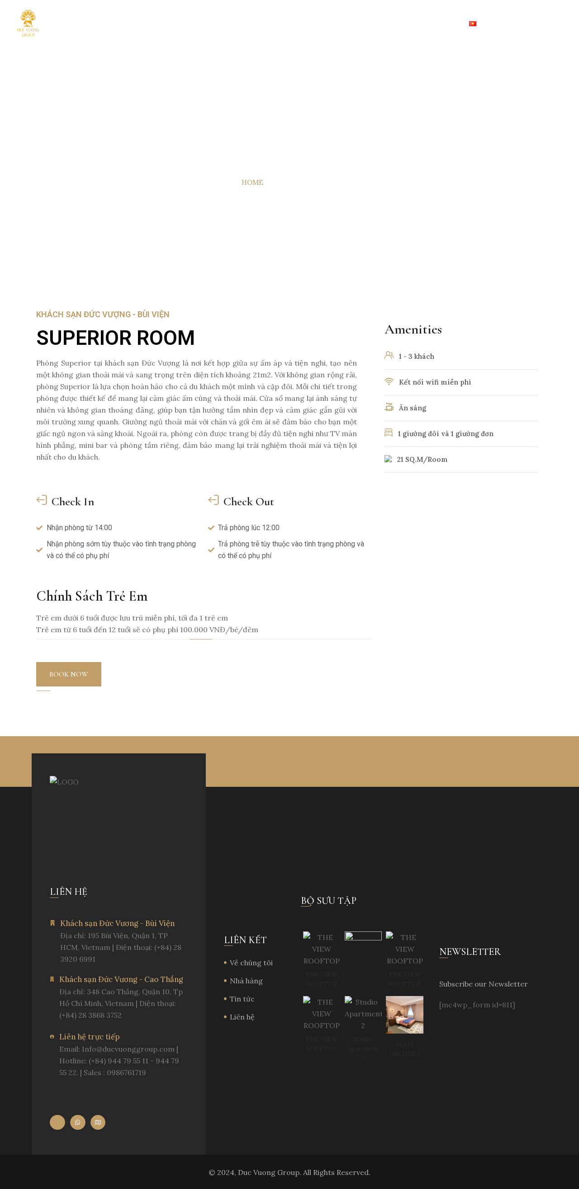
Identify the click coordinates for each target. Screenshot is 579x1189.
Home (252, 182)
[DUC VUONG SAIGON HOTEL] (28, 23)
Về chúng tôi (90, 24)
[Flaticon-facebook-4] (57, 1122)
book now (68, 674)
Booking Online (537, 24)
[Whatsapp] (77, 1122)
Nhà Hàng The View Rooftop (232, 24)
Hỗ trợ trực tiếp (426, 24)
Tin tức (309, 24)
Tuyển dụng (362, 24)
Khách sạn (143, 24)
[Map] (98, 1122)
